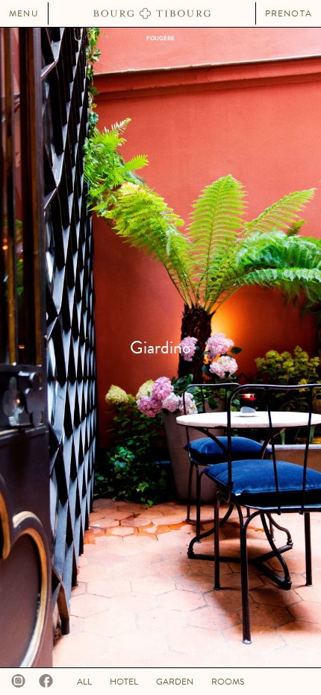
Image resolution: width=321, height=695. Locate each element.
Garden (174, 681)
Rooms (227, 681)
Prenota (288, 13)
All (84, 681)
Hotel (124, 681)
